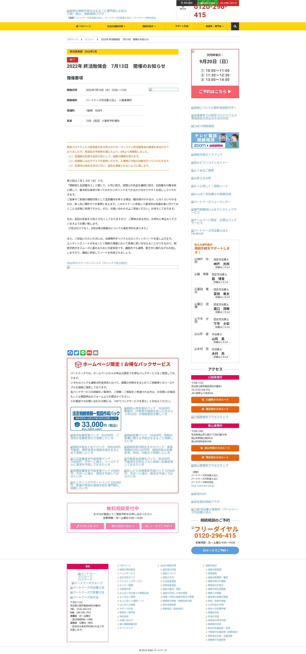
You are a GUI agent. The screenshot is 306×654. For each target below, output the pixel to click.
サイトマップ (126, 628)
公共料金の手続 (215, 604)
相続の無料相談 (127, 569)
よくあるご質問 (127, 597)
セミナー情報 (126, 585)
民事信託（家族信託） (174, 608)
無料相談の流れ (121, 526)
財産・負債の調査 (217, 601)
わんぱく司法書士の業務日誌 (134, 593)
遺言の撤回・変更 (171, 589)
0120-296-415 (89, 526)
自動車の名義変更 (217, 640)
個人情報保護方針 (128, 624)
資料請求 (124, 616)
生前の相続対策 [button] (115, 26)
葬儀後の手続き (215, 585)
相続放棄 (212, 573)
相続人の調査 (214, 593)
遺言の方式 (168, 577)
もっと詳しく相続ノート (132, 601)
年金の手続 (213, 616)
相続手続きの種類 (217, 581)
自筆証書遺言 (169, 585)
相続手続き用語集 (217, 589)
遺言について (169, 573)
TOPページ (85, 26)
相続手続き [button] (147, 26)
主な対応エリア (127, 577)
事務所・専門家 (213, 26)
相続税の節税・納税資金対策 (177, 601)
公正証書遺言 (169, 581)
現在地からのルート (217, 409)
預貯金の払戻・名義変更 (220, 636)
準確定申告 (213, 612)
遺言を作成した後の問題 (175, 593)
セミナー (89, 39)
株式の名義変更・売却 (219, 628)
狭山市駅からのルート (217, 448)
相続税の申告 (214, 624)
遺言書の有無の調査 (218, 597)
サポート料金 (182, 26)
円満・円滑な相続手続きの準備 (178, 597)
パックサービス (127, 573)
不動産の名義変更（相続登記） (223, 632)
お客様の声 (125, 589)
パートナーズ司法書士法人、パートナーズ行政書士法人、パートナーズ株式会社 (116, 18)
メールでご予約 (159, 526)
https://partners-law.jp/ (203, 485)
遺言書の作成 (169, 569)
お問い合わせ (126, 620)
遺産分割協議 (214, 569)
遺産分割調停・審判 (218, 577)
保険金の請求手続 (217, 620)
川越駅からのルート (217, 399)
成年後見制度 (169, 604)
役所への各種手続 (217, 608)
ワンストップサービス (131, 581)
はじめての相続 (127, 604)
